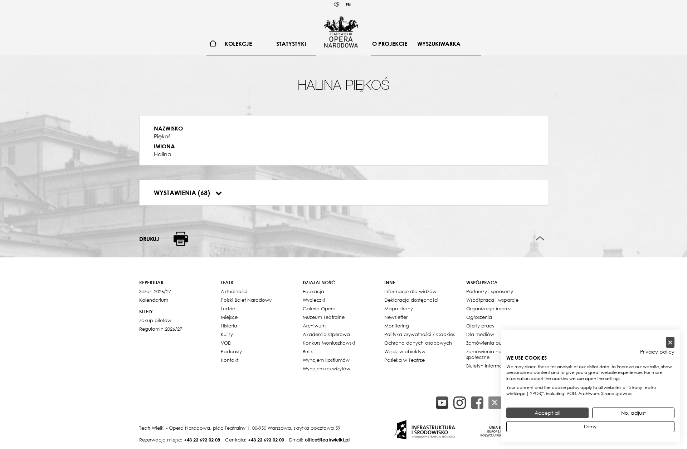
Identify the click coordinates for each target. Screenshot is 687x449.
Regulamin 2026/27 (160, 329)
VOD (226, 343)
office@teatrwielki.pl (327, 440)
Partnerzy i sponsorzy (489, 291)
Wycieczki (314, 300)
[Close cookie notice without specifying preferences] (670, 342)
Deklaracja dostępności (411, 300)
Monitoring (396, 326)
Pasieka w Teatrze (404, 360)
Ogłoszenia (479, 317)
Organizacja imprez (488, 308)
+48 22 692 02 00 (266, 440)
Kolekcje (238, 43)
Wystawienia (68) (183, 193)
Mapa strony (398, 308)
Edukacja (313, 291)
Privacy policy (657, 352)
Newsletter (396, 317)
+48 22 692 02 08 (202, 440)
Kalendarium (153, 300)
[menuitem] (213, 43)
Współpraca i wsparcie (492, 300)
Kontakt (229, 360)
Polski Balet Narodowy (246, 300)
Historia (229, 326)
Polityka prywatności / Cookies (419, 334)
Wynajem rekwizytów (326, 368)
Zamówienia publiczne (492, 343)
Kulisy (227, 334)
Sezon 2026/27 (155, 291)
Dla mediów (480, 334)
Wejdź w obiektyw (404, 351)
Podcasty (231, 351)
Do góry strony (540, 239)
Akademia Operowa (326, 334)
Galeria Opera (319, 308)
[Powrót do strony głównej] (341, 31)
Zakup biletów (155, 320)
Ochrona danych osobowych (418, 343)
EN (348, 4)
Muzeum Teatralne (324, 317)
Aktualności (234, 291)
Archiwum (314, 326)
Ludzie (228, 308)
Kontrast (337, 4)
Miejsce (229, 317)
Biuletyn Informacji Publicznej (499, 366)
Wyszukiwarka (439, 43)
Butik (308, 351)
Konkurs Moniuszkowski (329, 343)
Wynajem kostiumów (326, 360)
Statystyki (291, 43)
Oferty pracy (480, 326)
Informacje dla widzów (410, 291)
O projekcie (389, 43)
